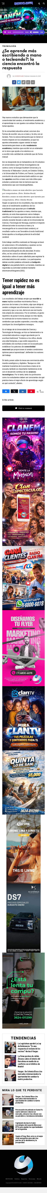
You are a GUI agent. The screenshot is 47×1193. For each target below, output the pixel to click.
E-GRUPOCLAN (19, 76)
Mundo (39, 1179)
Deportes (24, 1179)
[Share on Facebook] (14, 82)
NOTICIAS (9, 1179)
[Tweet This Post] (19, 82)
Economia (32, 1179)
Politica (17, 1179)
